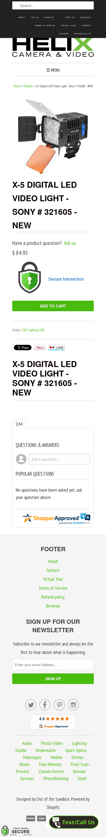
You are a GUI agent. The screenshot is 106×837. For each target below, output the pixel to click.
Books (25, 764)
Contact (86, 25)
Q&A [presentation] (19, 423)
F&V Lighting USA (33, 330)
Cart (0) (70, 17)
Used (82, 778)
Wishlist (49, 17)
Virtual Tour (68, 25)
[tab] (19, 424)
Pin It (39, 347)
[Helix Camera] (53, 48)
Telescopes (32, 757)
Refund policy (82, 34)
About (21, 17)
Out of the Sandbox (53, 799)
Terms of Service (45, 25)
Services (27, 778)
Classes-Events (51, 771)
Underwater (46, 750)
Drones (78, 757)
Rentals (79, 771)
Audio (27, 743)
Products (27, 86)
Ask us (70, 242)
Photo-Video (52, 743)
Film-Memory (50, 764)
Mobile (57, 757)
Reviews (64, 34)
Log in (34, 17)
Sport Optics (76, 750)
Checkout (85, 17)
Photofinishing (55, 778)
